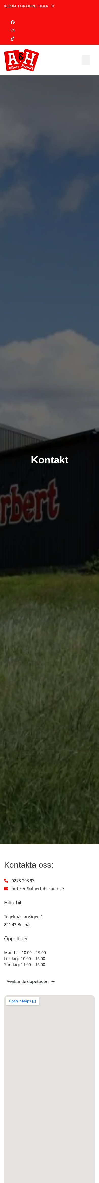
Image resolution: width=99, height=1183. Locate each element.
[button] (86, 60)
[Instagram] (13, 30)
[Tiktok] (13, 38)
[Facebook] (13, 22)
